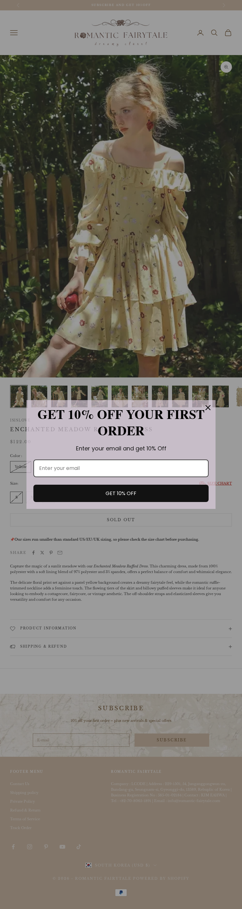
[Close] (208, 407)
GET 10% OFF (121, 493)
